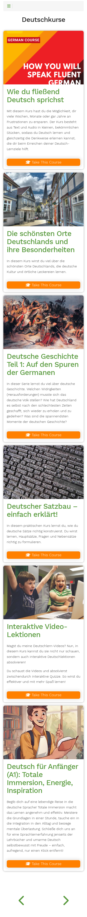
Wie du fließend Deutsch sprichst (35, 95)
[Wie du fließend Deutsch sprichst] (43, 57)
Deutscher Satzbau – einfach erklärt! (42, 510)
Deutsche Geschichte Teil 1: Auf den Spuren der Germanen (43, 364)
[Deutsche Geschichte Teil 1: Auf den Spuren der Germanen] (43, 322)
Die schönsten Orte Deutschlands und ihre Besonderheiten (41, 241)
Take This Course (45, 162)
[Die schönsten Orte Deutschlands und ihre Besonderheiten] (43, 199)
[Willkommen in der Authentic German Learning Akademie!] (22, 899)
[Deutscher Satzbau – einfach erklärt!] (43, 472)
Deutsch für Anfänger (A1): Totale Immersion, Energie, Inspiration (42, 778)
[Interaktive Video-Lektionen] (43, 592)
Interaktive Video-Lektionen (37, 630)
